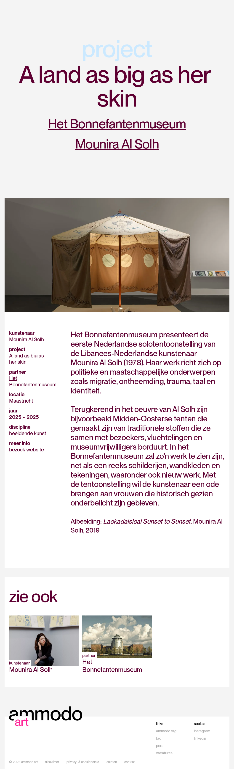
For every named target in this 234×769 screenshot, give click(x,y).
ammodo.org (166, 731)
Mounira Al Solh (117, 143)
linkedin (200, 738)
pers (159, 746)
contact (129, 762)
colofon (111, 762)
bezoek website (26, 450)
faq (158, 738)
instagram (202, 731)
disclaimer (52, 762)
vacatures (164, 753)
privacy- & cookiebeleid (82, 762)
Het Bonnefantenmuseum (117, 123)
